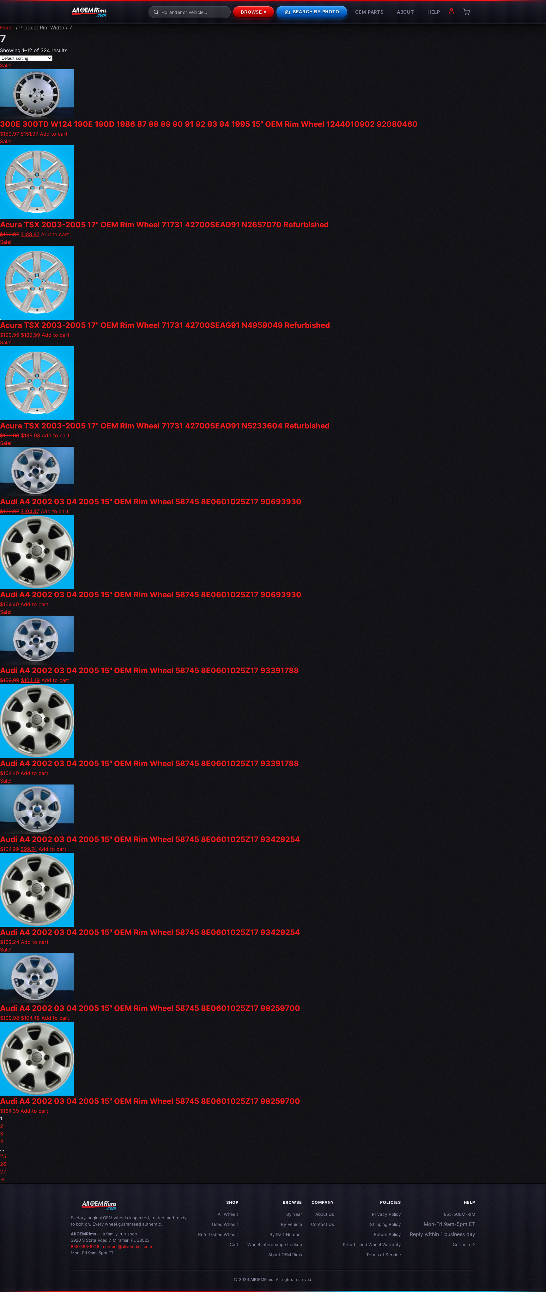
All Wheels (228, 1214)
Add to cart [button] (54, 134)
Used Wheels (225, 1224)
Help (434, 12)
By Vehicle (291, 1224)
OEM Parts (369, 12)
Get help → (464, 1244)
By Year (294, 1214)
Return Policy (387, 1234)
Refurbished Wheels (218, 1234)
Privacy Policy (386, 1214)
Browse (253, 12)
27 (3, 1171)
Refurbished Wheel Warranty (372, 1244)
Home (7, 27)
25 (3, 1156)
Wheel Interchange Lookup (274, 1244)
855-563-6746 (85, 1246)
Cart (234, 1244)
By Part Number (286, 1234)
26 (3, 1164)
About (405, 12)
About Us (324, 1214)
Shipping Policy (385, 1224)
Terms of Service (383, 1254)
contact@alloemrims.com (127, 1246)
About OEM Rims (285, 1254)
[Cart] (466, 12)
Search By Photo (311, 12)
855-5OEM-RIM (459, 1214)
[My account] (451, 12)
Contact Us (322, 1224)
